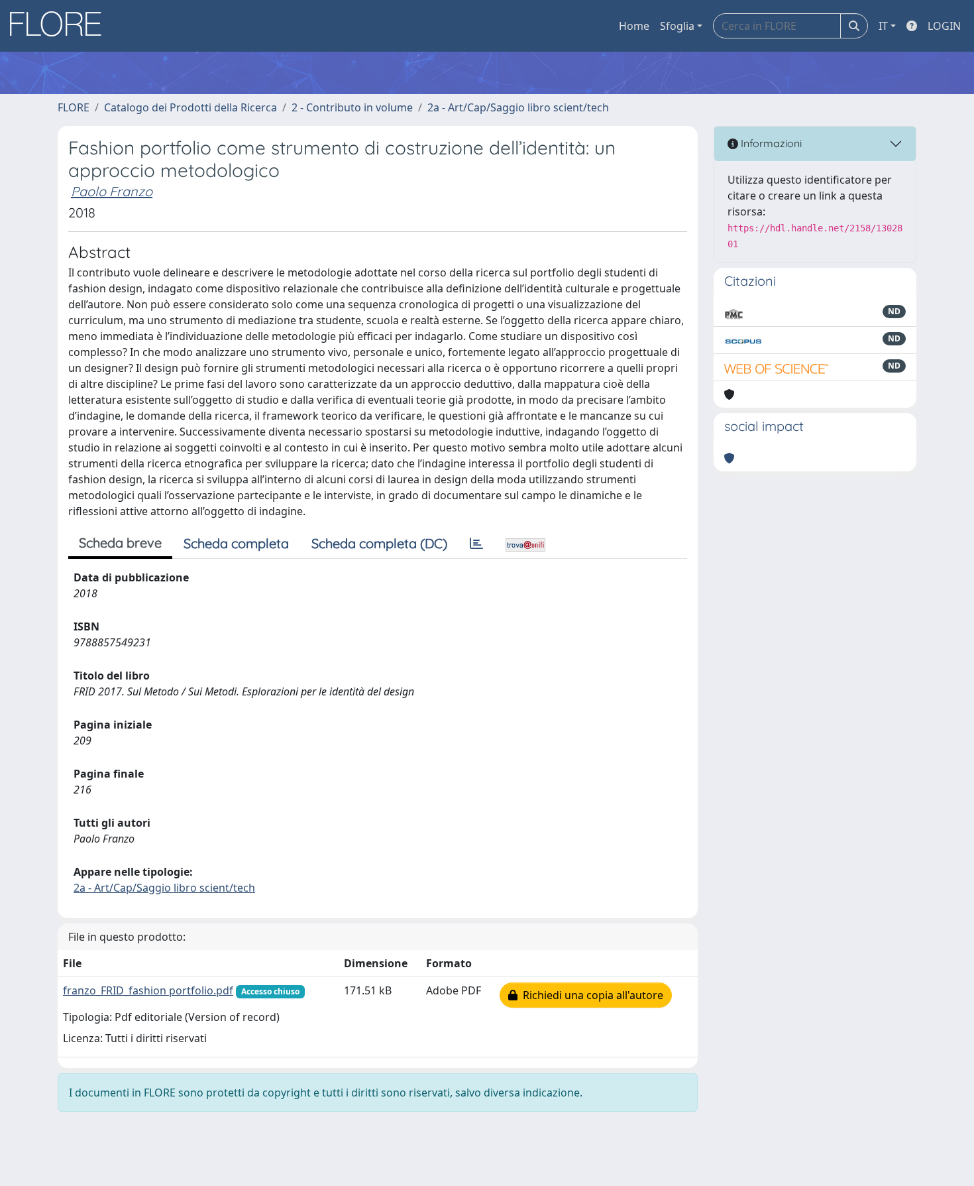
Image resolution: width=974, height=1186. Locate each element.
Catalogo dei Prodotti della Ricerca (190, 107)
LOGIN (944, 26)
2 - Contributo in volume (352, 107)
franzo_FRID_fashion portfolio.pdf (148, 990)
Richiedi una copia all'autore (590, 995)
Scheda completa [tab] (236, 543)
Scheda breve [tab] (120, 542)
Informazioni (770, 143)
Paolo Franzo (111, 191)
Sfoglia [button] (677, 26)
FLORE (73, 107)
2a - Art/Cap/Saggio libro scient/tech (518, 107)
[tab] (476, 544)
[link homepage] (60, 26)
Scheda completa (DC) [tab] (379, 543)
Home (634, 26)
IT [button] (883, 26)
